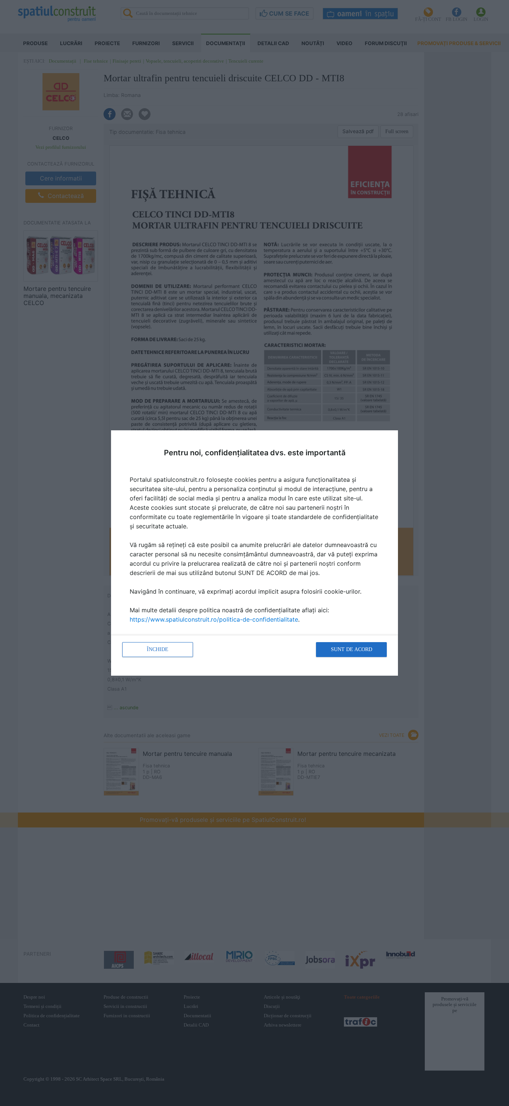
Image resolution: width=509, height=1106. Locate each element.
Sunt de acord (351, 649)
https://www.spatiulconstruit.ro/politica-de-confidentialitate (214, 619)
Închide (157, 649)
